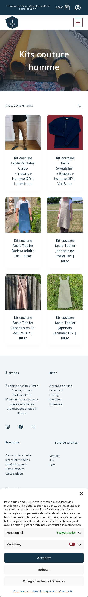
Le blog (54, 395)
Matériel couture (16, 464)
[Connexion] (78, 7)
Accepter (44, 558)
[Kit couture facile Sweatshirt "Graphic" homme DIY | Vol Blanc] (65, 132)
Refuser (44, 569)
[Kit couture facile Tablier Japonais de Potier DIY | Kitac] (65, 214)
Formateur (56, 404)
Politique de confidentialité (56, 591)
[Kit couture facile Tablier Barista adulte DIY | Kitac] (23, 214)
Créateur (55, 399)
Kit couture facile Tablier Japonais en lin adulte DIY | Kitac (23, 327)
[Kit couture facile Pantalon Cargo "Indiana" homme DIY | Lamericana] (23, 132)
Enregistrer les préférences (44, 581)
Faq (51, 460)
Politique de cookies (25, 591)
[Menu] (78, 22)
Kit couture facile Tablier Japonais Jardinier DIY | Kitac (65, 327)
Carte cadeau (14, 473)
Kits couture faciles (17, 460)
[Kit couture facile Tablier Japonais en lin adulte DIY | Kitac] (23, 292)
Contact (54, 456)
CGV (52, 465)
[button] (81, 493)
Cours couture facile (18, 455)
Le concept (56, 390)
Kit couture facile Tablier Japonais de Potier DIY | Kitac (65, 250)
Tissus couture (14, 469)
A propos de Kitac (60, 386)
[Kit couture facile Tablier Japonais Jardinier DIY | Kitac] (65, 292)
